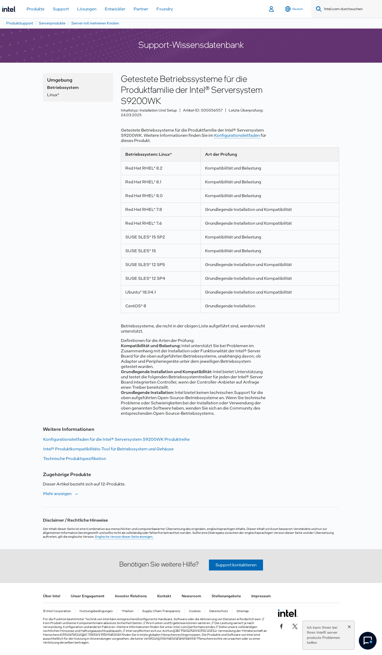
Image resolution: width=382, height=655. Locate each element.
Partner (141, 9)
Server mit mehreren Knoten (95, 23)
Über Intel (51, 596)
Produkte (35, 9)
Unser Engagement (87, 596)
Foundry (164, 9)
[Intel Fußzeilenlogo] (288, 613)
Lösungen (86, 9)
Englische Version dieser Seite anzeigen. (124, 537)
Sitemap (242, 611)
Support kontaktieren (235, 565)
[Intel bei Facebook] (281, 625)
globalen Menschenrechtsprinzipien (174, 635)
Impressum (261, 596)
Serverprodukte (52, 23)
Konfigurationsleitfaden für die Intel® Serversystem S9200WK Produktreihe (116, 439)
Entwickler (115, 9)
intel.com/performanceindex (194, 627)
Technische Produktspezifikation (74, 458)
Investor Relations (131, 596)
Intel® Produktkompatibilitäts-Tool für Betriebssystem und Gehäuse (108, 449)
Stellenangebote (226, 596)
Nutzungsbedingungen (96, 611)
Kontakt (164, 596)
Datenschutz (218, 611)
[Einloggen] (272, 9)
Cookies (195, 611)
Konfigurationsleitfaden (237, 135)
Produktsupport (19, 23)
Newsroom (191, 596)
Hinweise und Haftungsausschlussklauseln (91, 631)
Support (61, 9)
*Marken (127, 611)
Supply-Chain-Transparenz (161, 611)
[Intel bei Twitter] (295, 625)
